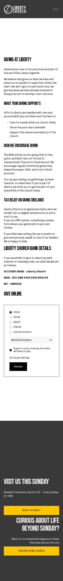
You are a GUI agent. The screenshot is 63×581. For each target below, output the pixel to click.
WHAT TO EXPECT (31, 510)
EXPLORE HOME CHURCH (32, 551)
